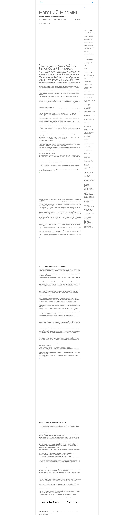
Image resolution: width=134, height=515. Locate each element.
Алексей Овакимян (88, 177)
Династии (86, 123)
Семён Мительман (88, 221)
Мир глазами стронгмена (88, 60)
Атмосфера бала (87, 104)
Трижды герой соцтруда (88, 82)
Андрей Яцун (92, 179)
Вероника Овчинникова (88, 186)
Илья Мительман (91, 198)
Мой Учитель (86, 164)
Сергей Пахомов (86, 225)
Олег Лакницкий (86, 214)
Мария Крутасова (89, 206)
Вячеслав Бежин (86, 192)
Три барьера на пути (88, 147)
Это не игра (86, 65)
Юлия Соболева (88, 227)
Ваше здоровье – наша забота (89, 140)
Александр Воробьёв (87, 173)
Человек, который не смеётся (89, 90)
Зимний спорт (86, 51)
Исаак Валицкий (87, 49)
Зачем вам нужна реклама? (89, 32)
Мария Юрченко (87, 207)
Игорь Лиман (86, 198)
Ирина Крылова (88, 204)
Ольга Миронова (87, 217)
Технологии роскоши (87, 150)
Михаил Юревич (86, 213)
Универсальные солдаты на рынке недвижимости (87, 155)
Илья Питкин (86, 200)
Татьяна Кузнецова (87, 226)
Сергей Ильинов (88, 223)
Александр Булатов (88, 172)
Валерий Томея (87, 184)
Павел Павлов (86, 218)
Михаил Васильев (88, 212)
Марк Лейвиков (88, 210)
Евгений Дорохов (89, 196)
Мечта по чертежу (87, 137)
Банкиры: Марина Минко (88, 36)
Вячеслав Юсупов (87, 193)
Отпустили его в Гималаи (88, 59)
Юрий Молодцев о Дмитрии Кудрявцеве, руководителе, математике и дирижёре (89, 160)
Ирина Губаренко (87, 202)
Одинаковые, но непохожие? (89, 132)
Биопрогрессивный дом (88, 135)
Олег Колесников (91, 213)
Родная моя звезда (87, 126)
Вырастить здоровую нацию (89, 75)
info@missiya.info (44, 514)
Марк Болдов (88, 209)
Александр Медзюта (87, 175)
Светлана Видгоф (87, 219)
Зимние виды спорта (88, 53)
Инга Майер (90, 200)
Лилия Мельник (86, 205)
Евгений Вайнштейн (89, 194)
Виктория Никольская (88, 188)
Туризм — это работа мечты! (89, 129)
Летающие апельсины (88, 97)
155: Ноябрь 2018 (78, 19)
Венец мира (86, 57)
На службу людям (87, 41)
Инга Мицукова (86, 201)
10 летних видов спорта (88, 45)
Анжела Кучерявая (89, 180)
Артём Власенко (87, 181)
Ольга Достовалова (88, 216)
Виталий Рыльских (88, 189)
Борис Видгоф (87, 183)
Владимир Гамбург (87, 190)
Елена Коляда (86, 197)
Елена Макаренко (92, 197)
